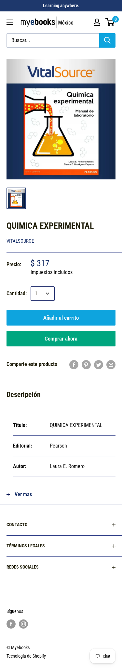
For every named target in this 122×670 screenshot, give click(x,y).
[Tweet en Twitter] (98, 364)
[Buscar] (107, 40)
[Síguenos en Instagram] (23, 623)
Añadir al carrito (61, 317)
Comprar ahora (61, 338)
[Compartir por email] (110, 364)
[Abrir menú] (10, 22)
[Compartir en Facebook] (73, 364)
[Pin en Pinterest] (86, 364)
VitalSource (20, 241)
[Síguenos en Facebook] (11, 623)
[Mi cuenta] (97, 22)
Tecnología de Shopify (26, 656)
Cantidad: (17, 293)
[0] (110, 22)
